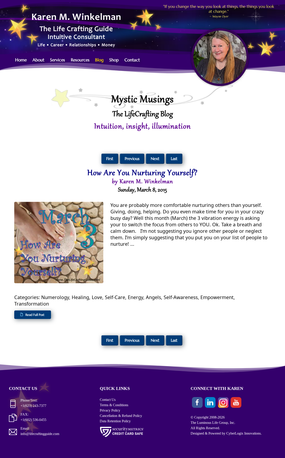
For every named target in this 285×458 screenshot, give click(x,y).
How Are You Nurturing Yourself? (142, 173)
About (38, 59)
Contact (132, 59)
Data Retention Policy (115, 421)
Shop (114, 59)
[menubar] (80, 59)
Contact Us (108, 400)
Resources (80, 59)
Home (21, 59)
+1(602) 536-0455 (33, 420)
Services (57, 59)
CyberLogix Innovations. (244, 433)
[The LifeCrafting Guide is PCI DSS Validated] (122, 438)
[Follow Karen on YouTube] (236, 403)
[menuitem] (23, 59)
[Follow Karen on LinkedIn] (210, 403)
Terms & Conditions (114, 405)
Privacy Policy (110, 410)
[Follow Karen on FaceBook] (197, 403)
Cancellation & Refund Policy (121, 416)
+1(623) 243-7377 (33, 406)
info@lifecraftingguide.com (39, 434)
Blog (99, 59)
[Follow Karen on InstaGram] (223, 403)
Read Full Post (34, 315)
